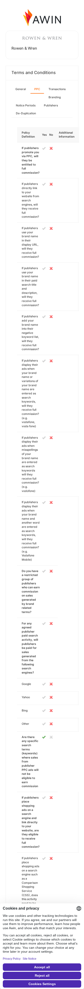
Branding (55, 97)
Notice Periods (25, 105)
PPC (37, 89)
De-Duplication (26, 113)
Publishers (51, 105)
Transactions (57, 89)
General (20, 89)
